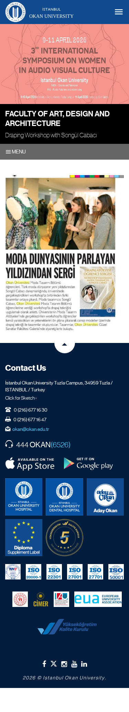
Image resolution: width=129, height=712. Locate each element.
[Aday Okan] (105, 496)
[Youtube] (74, 664)
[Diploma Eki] (23, 537)
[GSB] (20, 599)
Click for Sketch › (21, 398)
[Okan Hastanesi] (23, 496)
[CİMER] (41, 599)
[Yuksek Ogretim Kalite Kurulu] (64, 537)
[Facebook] (44, 664)
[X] (53, 662)
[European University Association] (98, 599)
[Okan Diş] (64, 496)
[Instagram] (64, 664)
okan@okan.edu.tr (30, 429)
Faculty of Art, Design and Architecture (57, 118)
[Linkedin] (84, 664)
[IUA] (61, 599)
